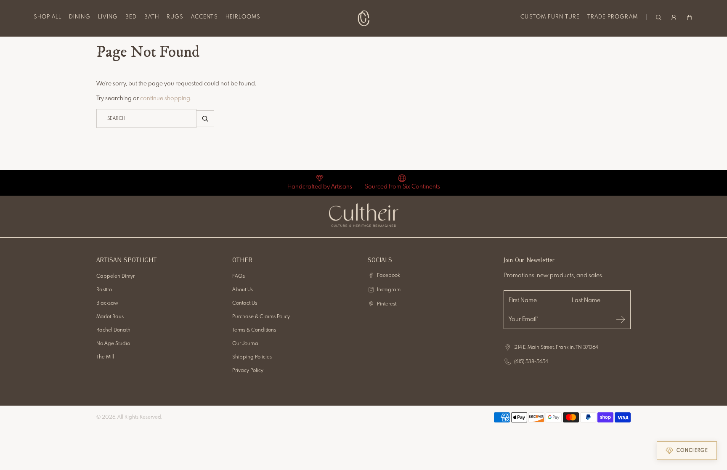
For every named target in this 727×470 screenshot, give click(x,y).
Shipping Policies (252, 357)
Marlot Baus (110, 316)
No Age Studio (113, 343)
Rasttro (104, 289)
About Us (242, 289)
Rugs (175, 17)
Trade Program (612, 17)
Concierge (692, 450)
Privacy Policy (247, 370)
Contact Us (244, 303)
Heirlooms (243, 17)
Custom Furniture (550, 17)
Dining (79, 17)
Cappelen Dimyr (115, 276)
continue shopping (165, 98)
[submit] (620, 319)
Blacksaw (107, 303)
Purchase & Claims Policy (261, 316)
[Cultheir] (363, 18)
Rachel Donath (113, 330)
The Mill (105, 357)
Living (108, 17)
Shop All (47, 17)
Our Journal (246, 343)
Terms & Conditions (254, 330)
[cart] (689, 17)
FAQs (238, 276)
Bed (131, 17)
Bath (151, 17)
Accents (204, 17)
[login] (674, 17)
